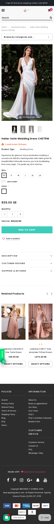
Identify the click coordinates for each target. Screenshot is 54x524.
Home (4, 27)
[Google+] (29, 480)
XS (4, 175)
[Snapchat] (37, 480)
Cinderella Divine (18, 27)
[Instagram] (21, 480)
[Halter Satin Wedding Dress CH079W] (14, 129)
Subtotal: (6, 221)
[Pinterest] (14, 480)
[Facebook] (8, 480)
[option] (13, 335)
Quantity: (6, 209)
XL (33, 175)
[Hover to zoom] (27, 82)
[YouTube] (45, 480)
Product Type (8, 149)
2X (40, 175)
